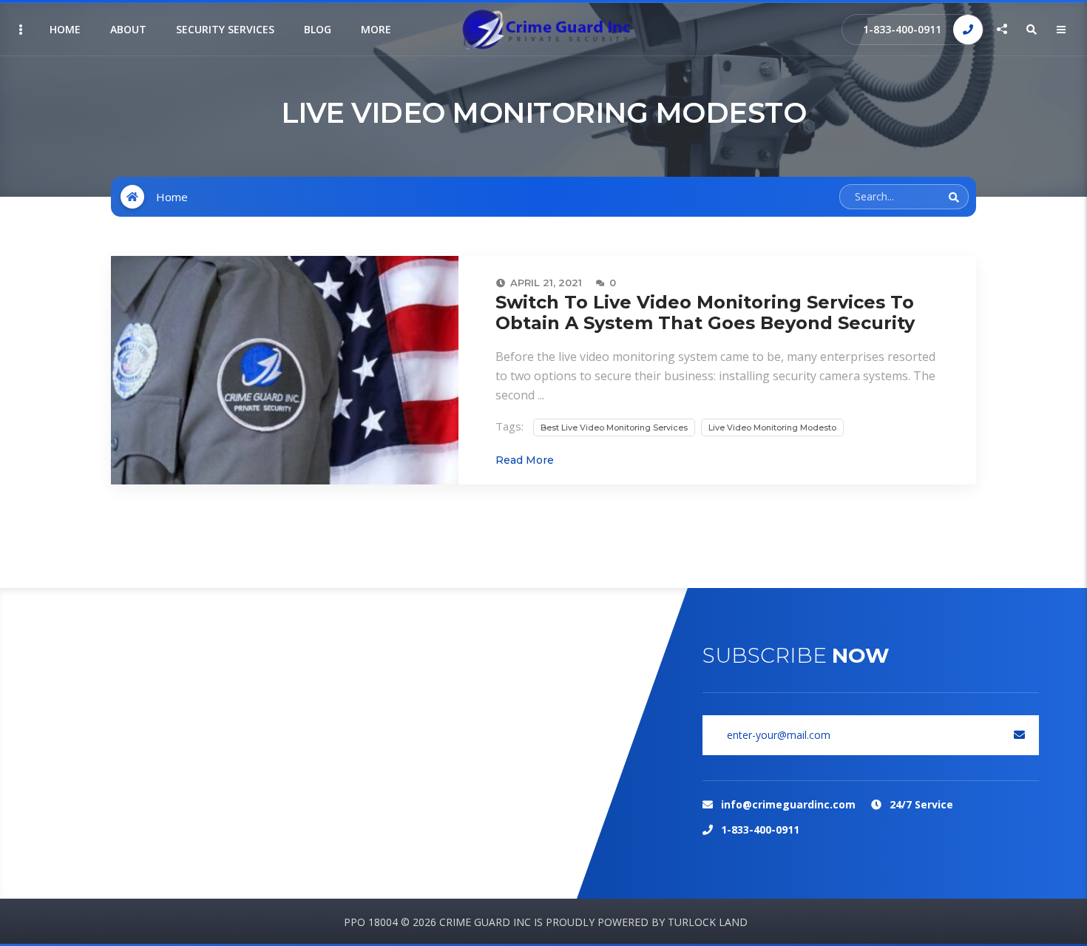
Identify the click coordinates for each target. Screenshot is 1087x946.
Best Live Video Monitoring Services (614, 427)
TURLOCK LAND (708, 922)
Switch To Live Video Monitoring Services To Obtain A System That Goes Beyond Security (705, 312)
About (128, 29)
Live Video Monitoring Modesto (772, 427)
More (376, 29)
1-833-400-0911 (902, 29)
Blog (317, 29)
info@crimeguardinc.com (788, 804)
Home (65, 29)
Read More (524, 460)
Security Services (225, 29)
